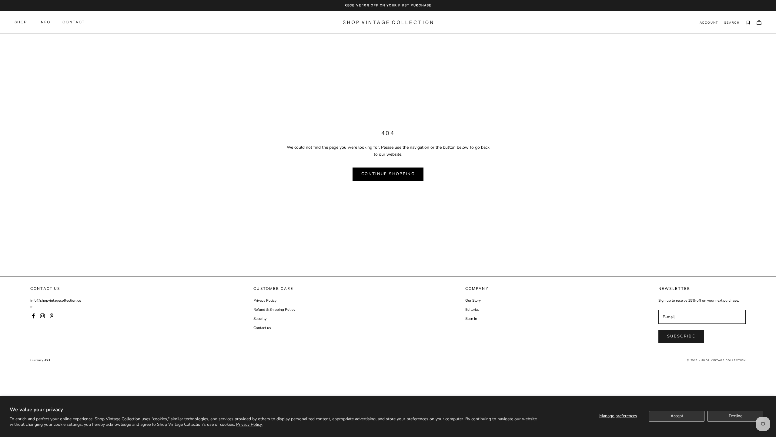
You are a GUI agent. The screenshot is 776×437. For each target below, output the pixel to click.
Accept (677, 416)
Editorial (472, 309)
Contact (73, 22)
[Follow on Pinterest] (51, 316)
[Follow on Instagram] (42, 316)
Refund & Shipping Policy (274, 309)
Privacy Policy (264, 300)
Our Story (473, 300)
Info (45, 22)
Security (259, 318)
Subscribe (681, 336)
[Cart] (759, 22)
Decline (735, 416)
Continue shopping (388, 174)
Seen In (471, 318)
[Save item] (748, 22)
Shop (21, 22)
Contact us (262, 327)
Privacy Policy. (249, 424)
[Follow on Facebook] (33, 316)
